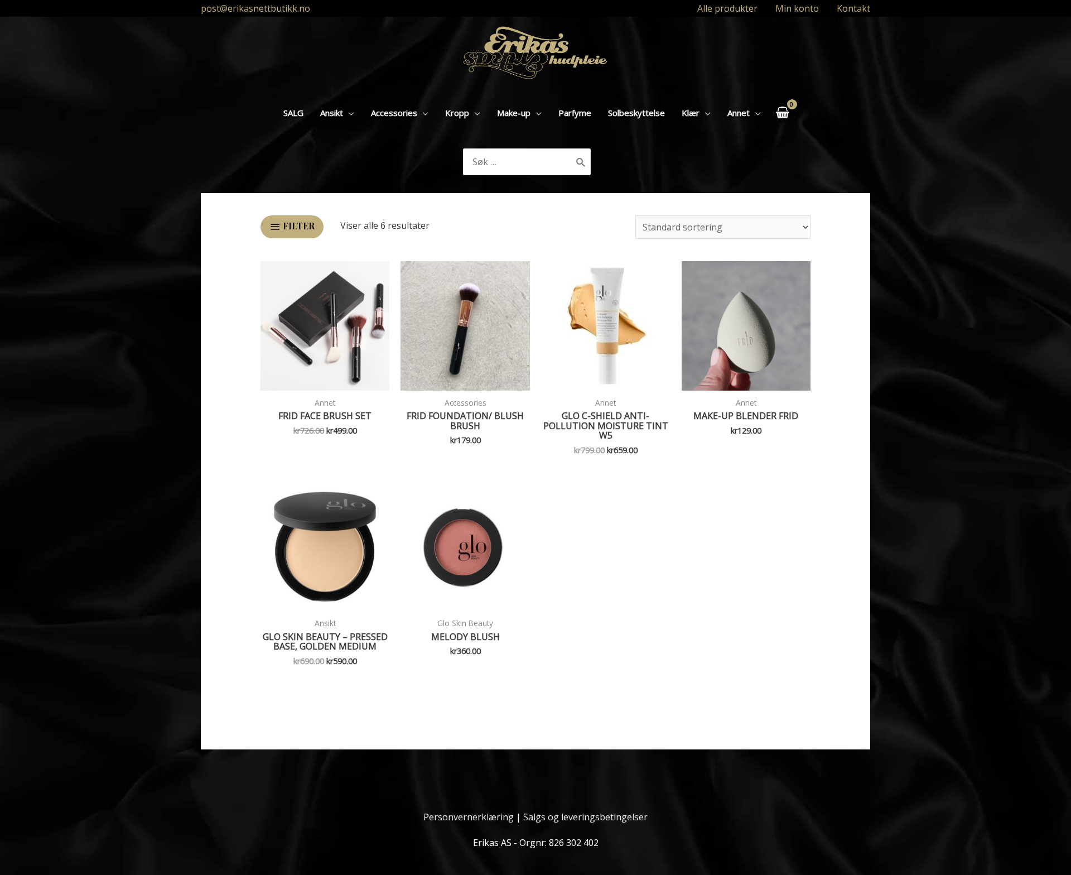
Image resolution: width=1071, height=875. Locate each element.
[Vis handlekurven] (782, 112)
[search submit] (581, 162)
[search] (518, 162)
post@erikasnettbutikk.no (255, 8)
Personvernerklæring (468, 817)
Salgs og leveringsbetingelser (585, 817)
